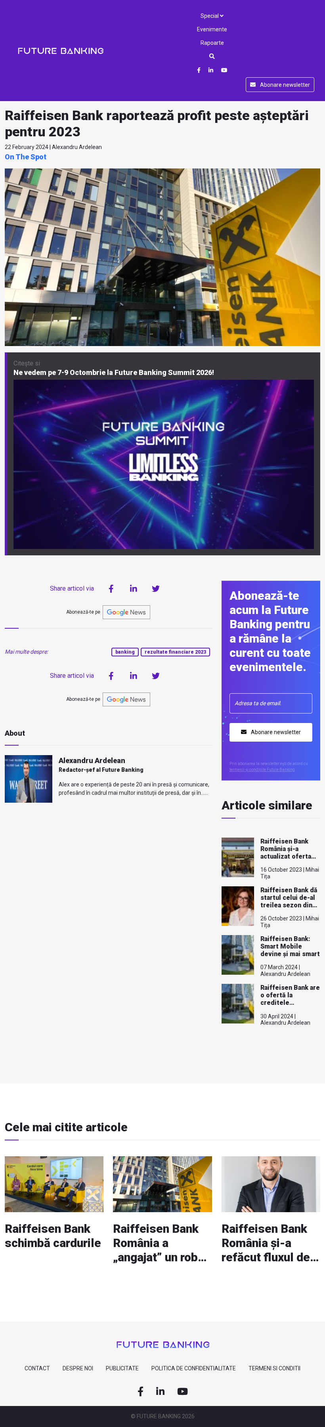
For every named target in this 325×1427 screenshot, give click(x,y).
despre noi (78, 1368)
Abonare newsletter (284, 85)
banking (125, 652)
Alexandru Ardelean (92, 760)
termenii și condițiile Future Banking (262, 769)
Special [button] (210, 16)
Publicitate (122, 1368)
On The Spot (25, 157)
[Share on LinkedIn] (133, 589)
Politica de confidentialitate (193, 1368)
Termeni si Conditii (274, 1368)
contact (37, 1368)
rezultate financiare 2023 (175, 652)
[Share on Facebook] (111, 589)
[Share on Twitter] (156, 589)
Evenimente (212, 29)
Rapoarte (212, 43)
